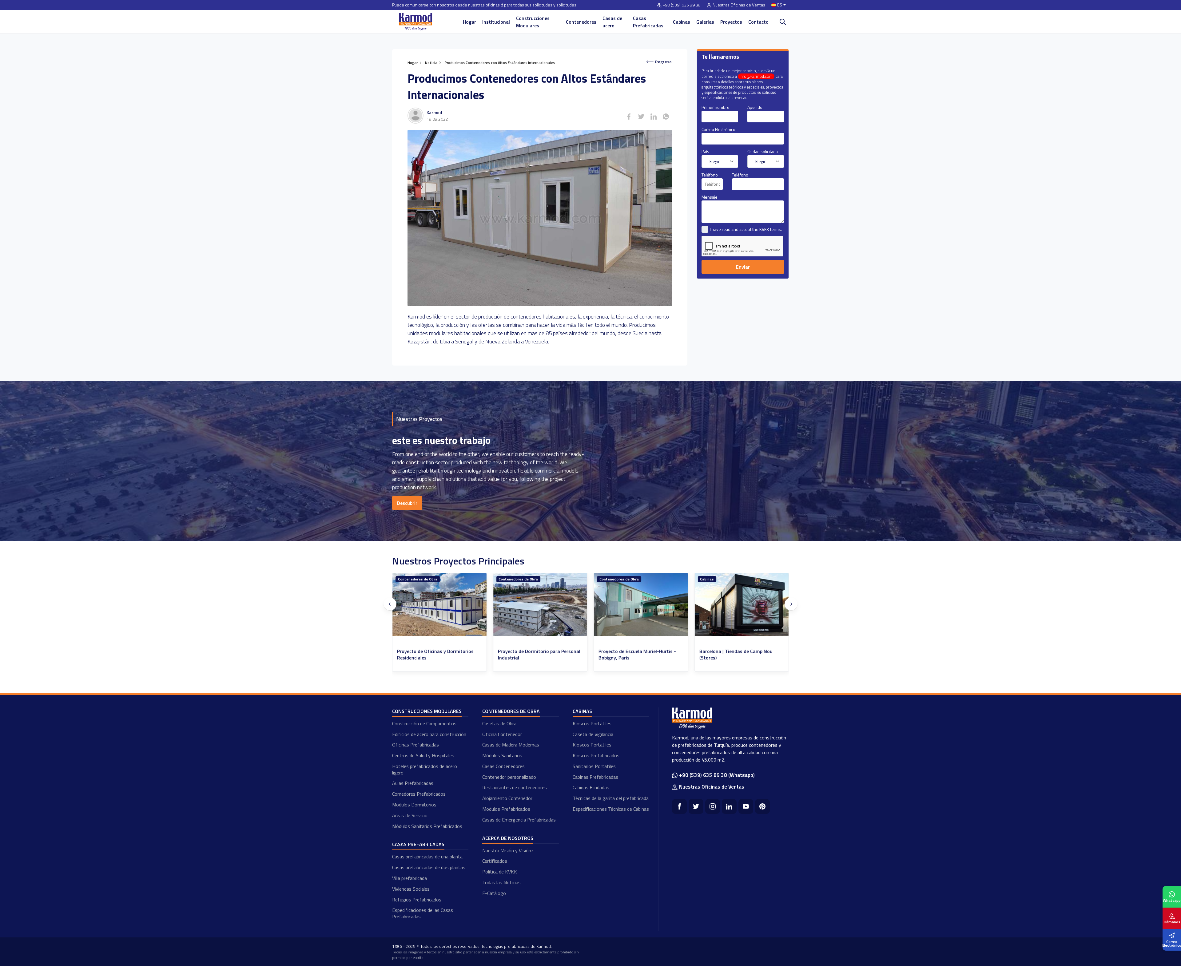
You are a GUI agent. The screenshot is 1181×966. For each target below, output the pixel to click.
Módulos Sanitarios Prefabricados (427, 826)
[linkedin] (729, 806)
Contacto (758, 22)
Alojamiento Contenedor (507, 798)
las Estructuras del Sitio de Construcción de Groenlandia (629, 654)
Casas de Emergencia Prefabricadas (519, 819)
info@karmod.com (756, 76)
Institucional (496, 22)
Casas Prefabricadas (648, 21)
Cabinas (681, 22)
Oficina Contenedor (502, 734)
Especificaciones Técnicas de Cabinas (611, 809)
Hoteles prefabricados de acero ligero (424, 769)
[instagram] (712, 806)
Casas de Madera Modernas (510, 744)
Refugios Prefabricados (416, 899)
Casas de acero (612, 21)
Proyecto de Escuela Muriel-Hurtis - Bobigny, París (436, 654)
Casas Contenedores (503, 766)
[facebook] (679, 806)
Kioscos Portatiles (592, 744)
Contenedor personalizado (509, 777)
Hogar (469, 22)
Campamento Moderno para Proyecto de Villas (740, 654)
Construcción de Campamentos (424, 723)
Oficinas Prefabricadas (415, 744)
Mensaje (710, 197)
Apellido (754, 107)
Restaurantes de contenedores (514, 787)
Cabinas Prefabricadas (595, 777)
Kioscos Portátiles (592, 723)
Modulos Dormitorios (414, 804)
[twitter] (696, 806)
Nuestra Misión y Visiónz (508, 850)
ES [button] (779, 5)
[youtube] (745, 806)
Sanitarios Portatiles (594, 766)
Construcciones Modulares (533, 21)
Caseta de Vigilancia (593, 734)
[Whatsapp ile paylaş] (666, 116)
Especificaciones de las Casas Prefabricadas (422, 913)
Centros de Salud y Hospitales (423, 755)
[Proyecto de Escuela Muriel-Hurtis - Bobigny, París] (439, 604)
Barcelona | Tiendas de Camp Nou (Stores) (534, 654)
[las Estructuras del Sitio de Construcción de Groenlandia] (641, 604)
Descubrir (407, 503)
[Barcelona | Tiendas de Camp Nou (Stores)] (540, 604)
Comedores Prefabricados (419, 794)
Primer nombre (716, 107)
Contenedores (581, 22)
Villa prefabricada (409, 878)
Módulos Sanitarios (502, 755)
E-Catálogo (494, 893)
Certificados (494, 861)
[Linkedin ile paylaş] (653, 116)
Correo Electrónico (718, 129)
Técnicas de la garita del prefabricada (611, 798)
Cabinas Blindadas (591, 787)
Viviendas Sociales (411, 889)
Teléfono (710, 175)
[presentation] (390, 604)
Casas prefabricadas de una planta (427, 856)
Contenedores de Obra (417, 579)
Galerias (705, 22)
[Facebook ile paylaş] (629, 116)
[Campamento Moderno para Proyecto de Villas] (742, 604)
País (705, 151)
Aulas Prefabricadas (412, 783)
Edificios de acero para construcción (429, 734)
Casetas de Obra (499, 723)
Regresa (663, 61)
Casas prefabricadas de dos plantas (428, 867)
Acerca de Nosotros (507, 838)
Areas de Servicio (409, 815)
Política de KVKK (499, 871)
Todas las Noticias (501, 882)
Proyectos (731, 22)
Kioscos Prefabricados (596, 755)
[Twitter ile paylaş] (641, 116)
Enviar (743, 267)
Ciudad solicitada (762, 151)
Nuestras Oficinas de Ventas (739, 5)
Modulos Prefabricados (506, 809)
